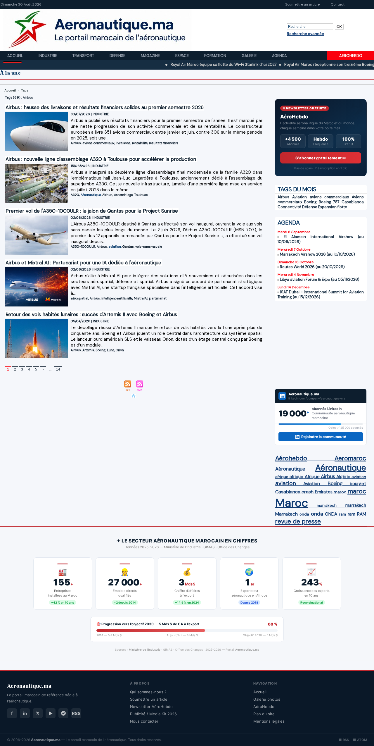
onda (304, 514)
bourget (358, 484)
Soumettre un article (302, 4)
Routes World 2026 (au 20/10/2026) (312, 266)
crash (308, 492)
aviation (114, 246)
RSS (76, 713)
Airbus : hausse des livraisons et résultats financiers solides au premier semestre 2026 (105, 107)
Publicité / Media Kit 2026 (153, 713)
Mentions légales (269, 721)
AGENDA (289, 222)
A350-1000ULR (83, 246)
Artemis (88, 350)
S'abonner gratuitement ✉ (320, 158)
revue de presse (298, 521)
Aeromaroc (350, 458)
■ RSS (344, 740)
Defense (118, 55)
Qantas (128, 246)
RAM (361, 514)
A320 (75, 195)
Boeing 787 (329, 201)
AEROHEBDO (350, 55)
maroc (340, 492)
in (25, 713)
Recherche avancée (305, 33)
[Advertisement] (321, 344)
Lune (110, 350)
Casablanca (353, 201)
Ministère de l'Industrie (144, 649)
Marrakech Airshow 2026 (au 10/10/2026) (317, 254)
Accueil (15, 55)
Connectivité (289, 206)
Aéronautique (91, 195)
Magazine (151, 55)
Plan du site (264, 713)
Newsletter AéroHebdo (151, 706)
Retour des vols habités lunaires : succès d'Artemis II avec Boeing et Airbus (91, 314)
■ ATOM (360, 740)
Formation (215, 55)
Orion (120, 350)
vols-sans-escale (148, 246)
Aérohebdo (291, 458)
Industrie (48, 55)
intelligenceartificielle (116, 298)
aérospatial (79, 298)
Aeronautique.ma (247, 649)
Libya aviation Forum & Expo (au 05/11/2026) (319, 279)
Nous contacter (144, 721)
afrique (281, 476)
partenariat (158, 298)
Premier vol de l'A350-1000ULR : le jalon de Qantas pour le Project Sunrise (92, 211)
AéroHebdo (263, 706)
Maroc (291, 502)
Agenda (279, 55)
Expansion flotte (332, 206)
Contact (337, 4)
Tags (24, 90)
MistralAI (141, 298)
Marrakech (286, 514)
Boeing (100, 350)
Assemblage (123, 195)
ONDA (331, 514)
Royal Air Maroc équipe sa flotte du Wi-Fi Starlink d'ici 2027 (201, 64)
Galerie (249, 55)
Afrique (312, 477)
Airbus (76, 143)
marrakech (327, 505)
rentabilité (140, 143)
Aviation (299, 196)
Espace (182, 55)
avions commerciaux (98, 143)
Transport (83, 55)
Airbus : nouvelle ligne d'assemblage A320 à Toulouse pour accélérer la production (101, 159)
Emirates (324, 492)
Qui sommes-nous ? (148, 692)
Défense (309, 206)
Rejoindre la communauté (323, 437)
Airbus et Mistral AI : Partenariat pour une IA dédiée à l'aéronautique (83, 262)
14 (58, 369)
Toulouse (141, 195)
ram (342, 514)
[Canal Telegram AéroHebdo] (63, 713)
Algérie (343, 477)
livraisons (123, 143)
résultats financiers (163, 143)
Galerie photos (266, 699)
